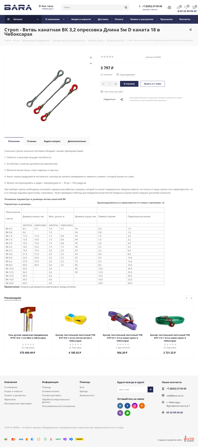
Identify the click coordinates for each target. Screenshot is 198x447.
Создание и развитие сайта (170, 440)
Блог (82, 387)
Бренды (84, 391)
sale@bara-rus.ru (175, 395)
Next (191, 298)
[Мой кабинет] (169, 7)
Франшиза (10, 399)
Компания (10, 382)
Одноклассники (142, 406)
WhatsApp (127, 413)
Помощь (46, 387)
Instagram (135, 406)
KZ (181, 11)
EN (191, 11)
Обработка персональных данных (56, 400)
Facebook (127, 406)
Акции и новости (13, 391)
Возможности (87, 395)
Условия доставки (51, 395)
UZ (184, 11)
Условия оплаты (50, 391)
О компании (11, 387)
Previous (186, 298)
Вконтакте (120, 406)
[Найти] (125, 7)
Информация (50, 382)
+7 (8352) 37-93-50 (152, 6)
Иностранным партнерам (17, 403)
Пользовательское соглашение (58, 406)
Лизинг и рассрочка (15, 395)
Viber (120, 413)
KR (188, 11)
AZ (195, 11)
